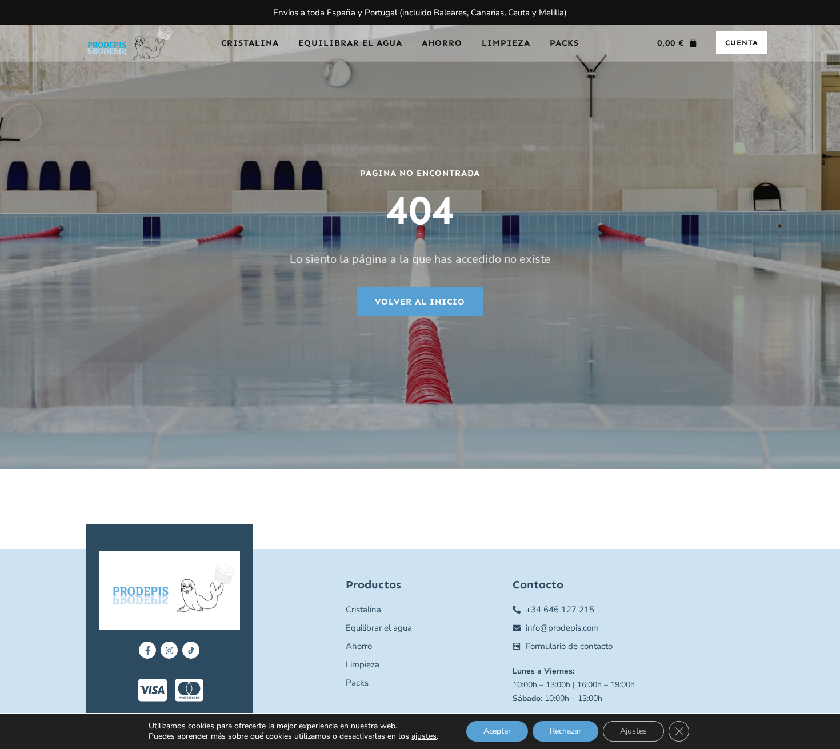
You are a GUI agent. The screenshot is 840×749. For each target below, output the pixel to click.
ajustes (424, 736)
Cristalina (250, 43)
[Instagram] (169, 650)
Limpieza (506, 43)
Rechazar (565, 731)
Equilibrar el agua (350, 43)
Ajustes (633, 731)
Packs (564, 43)
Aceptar (497, 731)
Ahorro (442, 43)
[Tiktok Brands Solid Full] (190, 650)
